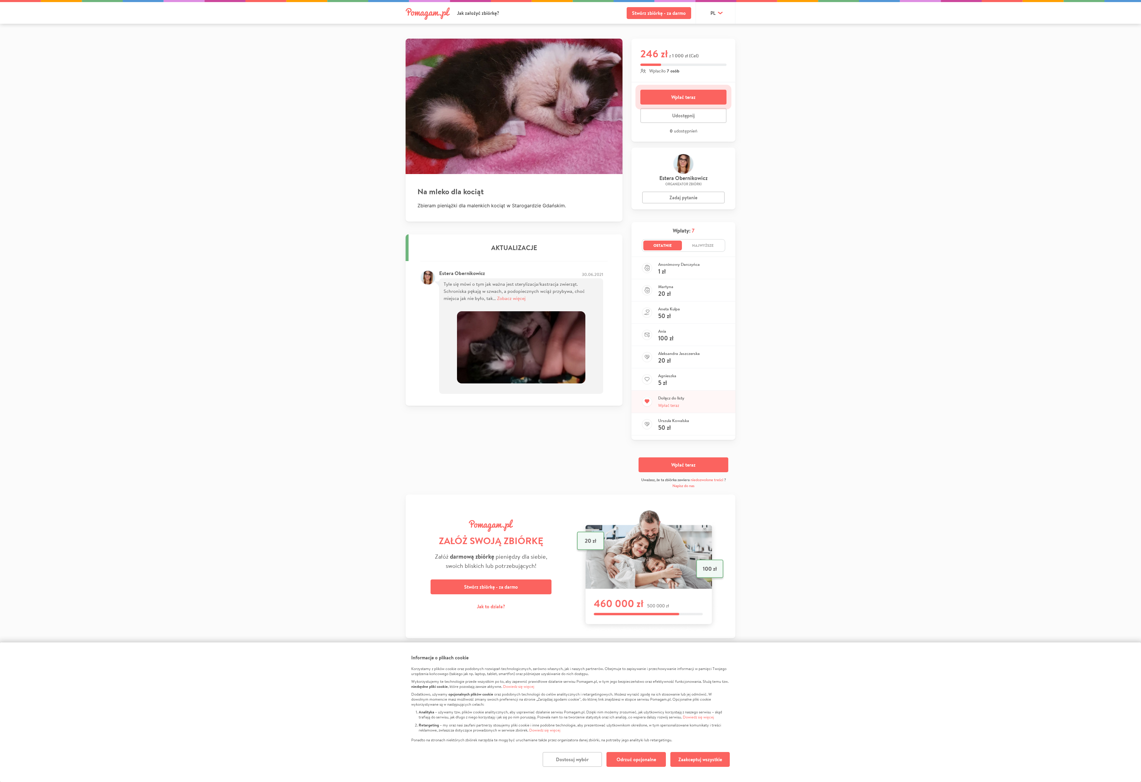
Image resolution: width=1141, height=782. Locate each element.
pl (713, 13)
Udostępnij (683, 115)
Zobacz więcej (511, 298)
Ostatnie (662, 245)
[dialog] (570, 712)
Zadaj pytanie (683, 197)
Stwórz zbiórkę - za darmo (659, 13)
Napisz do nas (683, 485)
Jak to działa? (491, 606)
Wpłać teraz (683, 97)
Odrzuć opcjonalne (636, 759)
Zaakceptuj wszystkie (700, 759)
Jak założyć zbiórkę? (478, 13)
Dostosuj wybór (572, 759)
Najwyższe (703, 245)
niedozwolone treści (707, 479)
